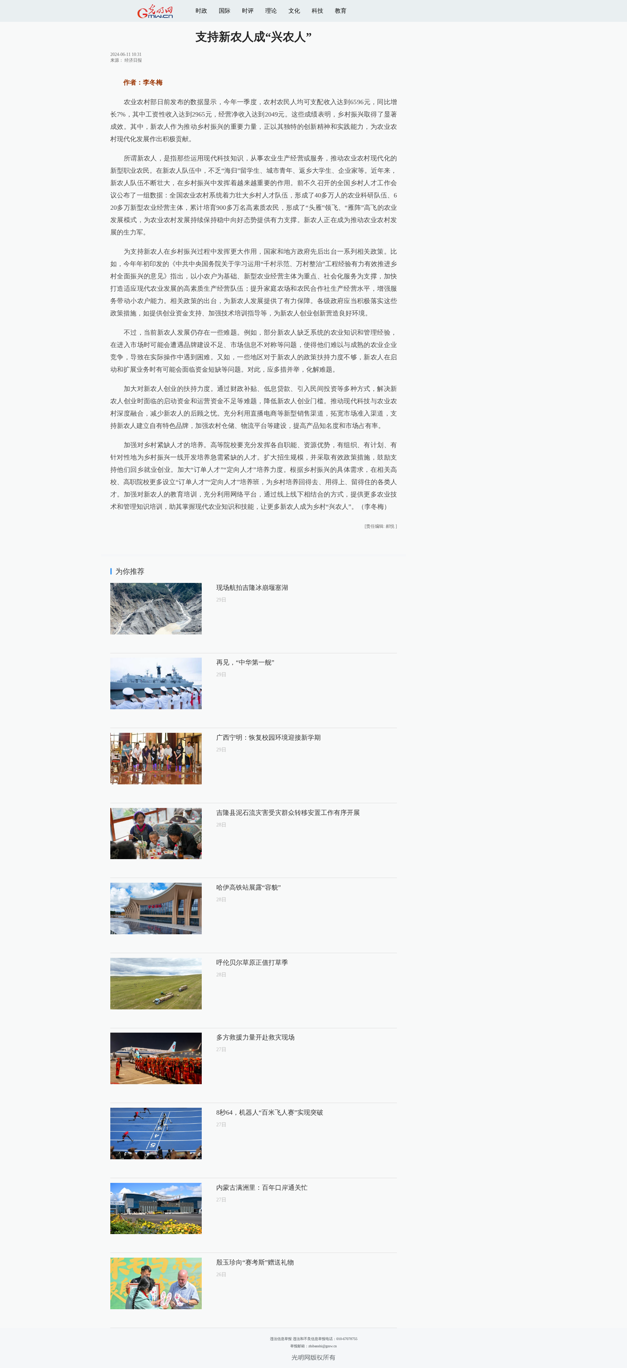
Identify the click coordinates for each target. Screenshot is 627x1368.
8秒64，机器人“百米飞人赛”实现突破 (269, 1112)
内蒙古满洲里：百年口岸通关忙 (262, 1187)
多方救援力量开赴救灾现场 (255, 1037)
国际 (224, 11)
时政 (201, 11)
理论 (271, 11)
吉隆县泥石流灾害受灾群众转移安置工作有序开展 (288, 812)
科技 (317, 11)
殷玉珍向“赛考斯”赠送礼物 (255, 1262)
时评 (248, 11)
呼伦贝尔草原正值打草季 (252, 962)
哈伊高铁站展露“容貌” (248, 887)
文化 (294, 11)
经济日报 (133, 60)
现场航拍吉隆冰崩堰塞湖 (252, 587)
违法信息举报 (281, 1339)
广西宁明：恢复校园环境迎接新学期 (268, 737)
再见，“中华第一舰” (245, 662)
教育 (341, 11)
